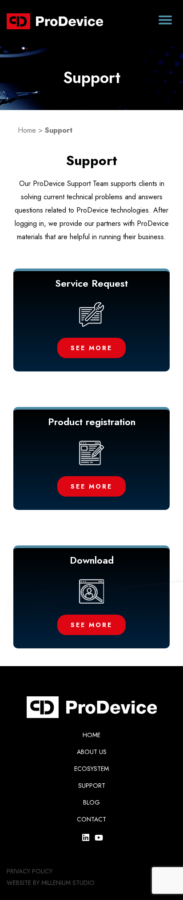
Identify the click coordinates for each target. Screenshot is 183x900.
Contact (91, 819)
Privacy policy (29, 871)
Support (91, 785)
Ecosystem (91, 768)
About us (92, 751)
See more (91, 347)
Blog (91, 802)
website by (23, 882)
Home (27, 130)
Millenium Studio (68, 882)
